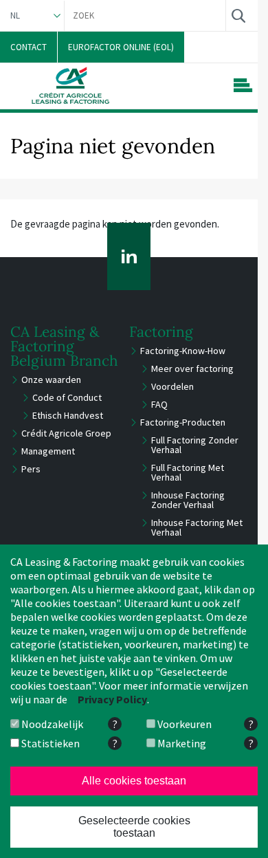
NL (15, 15)
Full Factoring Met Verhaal (187, 472)
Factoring (161, 331)
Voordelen (172, 386)
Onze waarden (51, 379)
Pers (31, 469)
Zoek (238, 15)
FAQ (159, 404)
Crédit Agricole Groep (66, 433)
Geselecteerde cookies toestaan (134, 827)
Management (48, 451)
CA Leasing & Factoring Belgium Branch (64, 346)
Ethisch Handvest (67, 415)
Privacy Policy (112, 699)
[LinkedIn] (128, 256)
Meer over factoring (192, 368)
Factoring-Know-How (182, 350)
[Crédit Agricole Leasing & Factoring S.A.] (70, 85)
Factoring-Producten (182, 422)
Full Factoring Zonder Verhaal (194, 444)
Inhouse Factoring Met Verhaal (197, 527)
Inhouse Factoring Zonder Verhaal (188, 499)
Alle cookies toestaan (134, 780)
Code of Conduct (67, 397)
